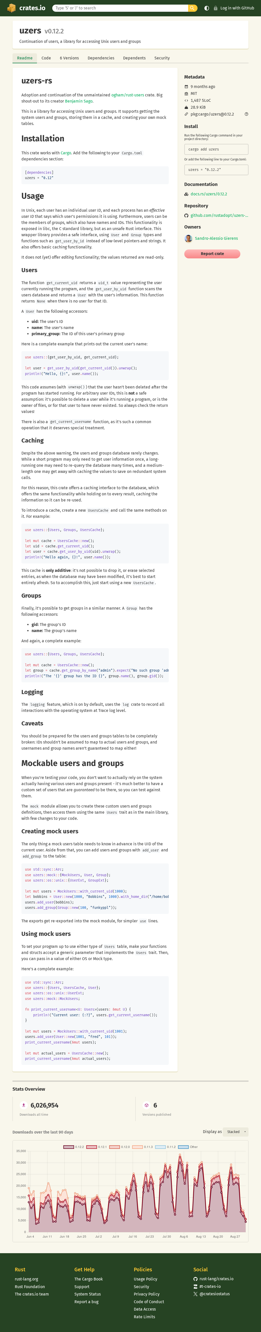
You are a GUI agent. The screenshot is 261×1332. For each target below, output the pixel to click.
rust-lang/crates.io (213, 1278)
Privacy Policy (147, 1294)
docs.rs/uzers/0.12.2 (209, 194)
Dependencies (101, 58)
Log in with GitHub (237, 8)
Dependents (134, 58)
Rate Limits (144, 1316)
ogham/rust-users (127, 95)
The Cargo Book (88, 1279)
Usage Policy (145, 1279)
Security (162, 58)
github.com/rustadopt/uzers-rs (220, 215)
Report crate (212, 253)
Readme (25, 58)
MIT (194, 93)
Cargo (66, 152)
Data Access (145, 1309)
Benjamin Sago (79, 101)
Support (81, 1286)
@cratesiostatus (211, 1293)
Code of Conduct (149, 1301)
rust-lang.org (26, 1279)
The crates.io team (32, 1294)
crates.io (32, 8)
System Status (87, 1294)
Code (46, 58)
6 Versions (69, 58)
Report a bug (86, 1301)
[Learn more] (246, 114)
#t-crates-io (207, 1286)
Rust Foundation (30, 1286)
